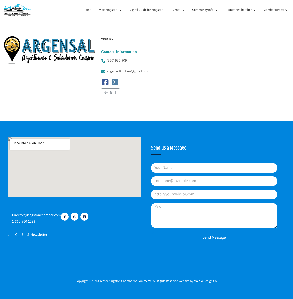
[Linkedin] (84, 217)
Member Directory (275, 10)
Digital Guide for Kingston (146, 10)
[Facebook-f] (65, 217)
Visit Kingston (108, 10)
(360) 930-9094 (118, 60)
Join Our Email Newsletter (27, 235)
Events (175, 10)
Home (87, 10)
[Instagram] (115, 84)
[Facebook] (105, 84)
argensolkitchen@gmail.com (128, 71)
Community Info (203, 10)
